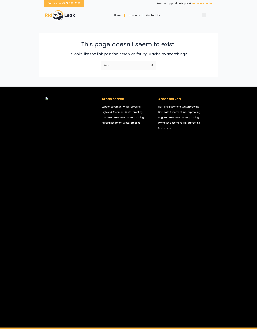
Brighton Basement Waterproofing (178, 117)
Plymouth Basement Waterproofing (179, 122)
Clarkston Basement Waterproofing (123, 117)
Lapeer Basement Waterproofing (121, 106)
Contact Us (153, 15)
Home (117, 15)
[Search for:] (128, 65)
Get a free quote (202, 3)
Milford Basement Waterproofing (121, 122)
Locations (134, 15)
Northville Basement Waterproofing (179, 112)
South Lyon (164, 128)
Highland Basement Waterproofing (122, 112)
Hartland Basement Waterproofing (178, 106)
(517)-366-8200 (71, 3)
